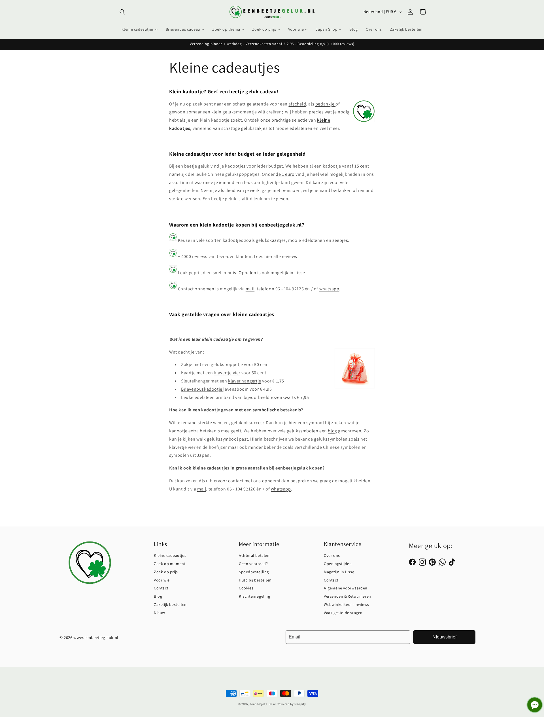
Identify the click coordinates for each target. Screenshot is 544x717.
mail (250, 289)
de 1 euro (285, 174)
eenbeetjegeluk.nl (263, 704)
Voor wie (162, 580)
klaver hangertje (244, 381)
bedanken (341, 190)
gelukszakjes (254, 128)
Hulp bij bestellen (255, 580)
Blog (158, 596)
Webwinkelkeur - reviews (346, 604)
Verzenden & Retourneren (347, 596)
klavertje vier (227, 373)
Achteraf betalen (254, 555)
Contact (161, 588)
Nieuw (159, 612)
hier (268, 256)
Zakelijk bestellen (170, 604)
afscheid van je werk (239, 190)
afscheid (297, 104)
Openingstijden (338, 563)
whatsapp (329, 289)
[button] (122, 12)
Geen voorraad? (253, 563)
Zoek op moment (170, 563)
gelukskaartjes (271, 240)
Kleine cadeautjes (170, 555)
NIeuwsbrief (444, 636)
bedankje (325, 104)
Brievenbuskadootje (202, 389)
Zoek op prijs (166, 571)
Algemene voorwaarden (345, 588)
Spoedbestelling (254, 571)
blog (332, 431)
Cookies (246, 588)
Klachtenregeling (254, 596)
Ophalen (247, 273)
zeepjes (340, 240)
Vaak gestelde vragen (343, 612)
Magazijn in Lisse (339, 571)
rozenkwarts (283, 397)
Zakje (186, 364)
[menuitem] (140, 29)
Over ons (332, 555)
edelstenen (301, 128)
